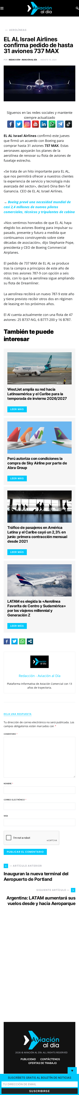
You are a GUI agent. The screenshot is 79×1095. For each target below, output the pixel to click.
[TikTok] (68, 124)
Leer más (17, 409)
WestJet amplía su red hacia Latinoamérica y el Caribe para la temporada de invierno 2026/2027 (37, 394)
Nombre (8, 783)
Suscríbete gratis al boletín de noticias (39, 1077)
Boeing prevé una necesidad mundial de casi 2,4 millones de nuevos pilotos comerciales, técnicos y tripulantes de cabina (39, 207)
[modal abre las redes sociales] (30, 641)
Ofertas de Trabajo (42, 1063)
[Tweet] (14, 641)
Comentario (10, 734)
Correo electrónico (15, 800)
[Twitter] (19, 124)
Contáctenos (50, 1059)
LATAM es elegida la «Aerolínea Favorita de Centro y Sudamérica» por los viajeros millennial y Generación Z (36, 608)
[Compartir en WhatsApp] (22, 641)
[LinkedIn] (43, 124)
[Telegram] (60, 124)
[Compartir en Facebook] (7, 641)
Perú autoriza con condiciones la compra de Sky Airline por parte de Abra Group (37, 463)
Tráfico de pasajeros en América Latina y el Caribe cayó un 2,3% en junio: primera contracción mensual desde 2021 (37, 534)
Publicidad (28, 1059)
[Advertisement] (39, 970)
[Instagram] (27, 124)
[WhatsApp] (52, 124)
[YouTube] (35, 124)
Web (6, 816)
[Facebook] (10, 124)
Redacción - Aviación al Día (23, 60)
